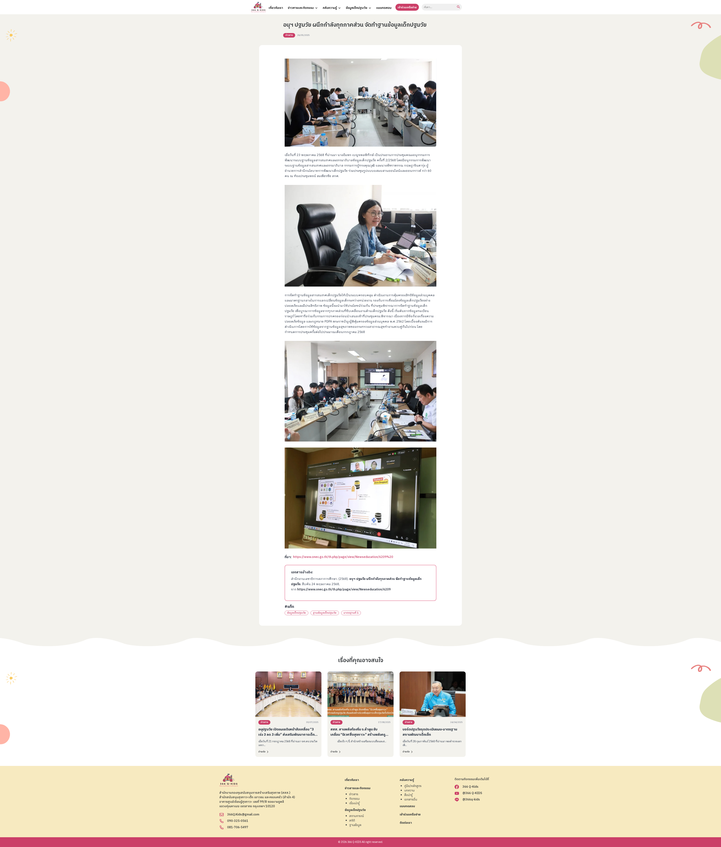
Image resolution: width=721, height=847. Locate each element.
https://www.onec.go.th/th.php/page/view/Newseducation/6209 (344, 589)
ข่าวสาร (289, 35)
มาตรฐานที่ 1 (351, 613)
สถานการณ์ (356, 816)
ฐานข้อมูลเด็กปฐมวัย (324, 613)
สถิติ (352, 820)
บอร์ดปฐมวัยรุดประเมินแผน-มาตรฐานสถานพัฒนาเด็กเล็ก (430, 732)
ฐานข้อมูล (355, 825)
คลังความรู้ (330, 8)
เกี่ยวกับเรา (276, 8)
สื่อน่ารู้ (408, 795)
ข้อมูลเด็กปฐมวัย (356, 8)
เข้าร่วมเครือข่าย (407, 7)
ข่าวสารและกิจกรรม (301, 8)
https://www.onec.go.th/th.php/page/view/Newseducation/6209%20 (343, 557)
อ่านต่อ (261, 752)
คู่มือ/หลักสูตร (413, 786)
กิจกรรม (354, 799)
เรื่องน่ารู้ (354, 803)
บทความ (409, 790)
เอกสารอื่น (410, 799)
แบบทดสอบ (383, 8)
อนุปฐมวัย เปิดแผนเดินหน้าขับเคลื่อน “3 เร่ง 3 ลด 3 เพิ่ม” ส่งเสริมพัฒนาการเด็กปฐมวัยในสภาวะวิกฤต (286, 735)
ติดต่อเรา (406, 823)
